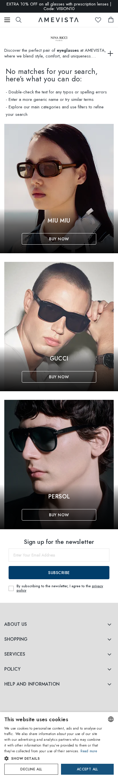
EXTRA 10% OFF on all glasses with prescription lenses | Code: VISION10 (59, 6)
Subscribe (59, 572)
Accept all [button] (87, 769)
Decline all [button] (31, 769)
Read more (88, 751)
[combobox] (111, 719)
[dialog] (59, 745)
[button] (53, 758)
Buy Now (59, 239)
